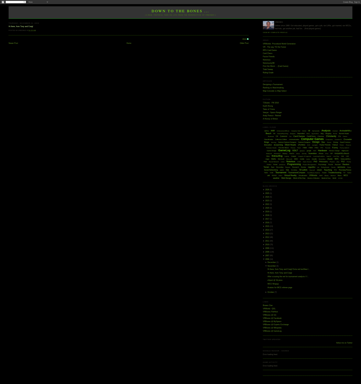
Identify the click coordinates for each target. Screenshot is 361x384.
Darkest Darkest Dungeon (287, 142)
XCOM (340, 178)
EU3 (308, 145)
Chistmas (321, 136)
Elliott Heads (290, 145)
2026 (267, 190)
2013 (267, 233)
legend (329, 156)
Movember (322, 159)
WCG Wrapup (273, 284)
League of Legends (304, 156)
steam (319, 170)
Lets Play (336, 156)
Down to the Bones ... (180, 10)
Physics (332, 161)
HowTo (291, 153)
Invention (313, 153)
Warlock (333, 175)
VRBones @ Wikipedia (272, 328)
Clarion (345, 136)
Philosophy (323, 162)
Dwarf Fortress (345, 142)
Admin (304, 131)
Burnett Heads (344, 133)
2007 (267, 255)
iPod (326, 153)
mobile (302, 159)
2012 (267, 237)
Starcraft (312, 170)
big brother (315, 133)
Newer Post (13, 43)
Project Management (309, 164)
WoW (334, 178)
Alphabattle (316, 131)
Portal (275, 164)
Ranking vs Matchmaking (273, 88)
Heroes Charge (334, 151)
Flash (299, 148)
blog (322, 133)
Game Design (271, 151)
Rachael (338, 164)
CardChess (311, 136)
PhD (315, 162)
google (309, 151)
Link (342, 156)
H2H (314, 151)
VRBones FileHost (270, 312)
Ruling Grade (268, 73)
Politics (269, 164)
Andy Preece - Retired (272, 115)
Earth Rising (268, 106)
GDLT (295, 150)
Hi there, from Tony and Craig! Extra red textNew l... (289, 269)
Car (290, 136)
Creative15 (338, 139)
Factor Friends (269, 56)
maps (267, 159)
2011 (267, 241)
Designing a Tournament (273, 84)
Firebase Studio (271, 148)
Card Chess (267, 53)
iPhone (321, 153)
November (272, 266)
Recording (279, 167)
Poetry (349, 161)
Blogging (328, 133)
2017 (267, 219)
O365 (299, 161)
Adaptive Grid (295, 131)
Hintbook (269, 153)
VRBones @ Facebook (272, 318)
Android (335, 131)
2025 (267, 193)
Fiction (342, 145)
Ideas (298, 153)
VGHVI (274, 175)
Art (274, 133)
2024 (267, 197)
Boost (335, 133)
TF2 (335, 170)
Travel (324, 172)
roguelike (311, 167)
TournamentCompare (296, 173)
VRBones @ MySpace (272, 321)
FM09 (311, 148)
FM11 (316, 148)
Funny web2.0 (344, 148)
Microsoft (281, 159)
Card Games (299, 136)
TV (344, 172)
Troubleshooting (334, 173)
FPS (321, 148)
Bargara (292, 133)
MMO (296, 159)
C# (277, 136)
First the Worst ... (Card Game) (275, 66)
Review (303, 167)
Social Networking (271, 170)
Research (295, 167)
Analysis (326, 130)
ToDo (266, 172)
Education (268, 145)
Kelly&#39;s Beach (342, 153)
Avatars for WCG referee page (280, 287)
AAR (273, 131)
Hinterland (277, 153)
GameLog (284, 150)
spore (282, 170)
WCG (346, 175)
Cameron (283, 136)
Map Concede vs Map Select (275, 91)
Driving (335, 142)
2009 (267, 248)
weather (276, 178)
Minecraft (289, 159)
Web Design (286, 178)
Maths (273, 159)
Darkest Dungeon (304, 142)
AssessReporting (282, 133)
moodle (314, 159)
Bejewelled (301, 133)
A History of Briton (270, 119)
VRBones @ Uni (269, 315)
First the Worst (284, 148)
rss (318, 167)
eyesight (315, 145)
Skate (349, 167)
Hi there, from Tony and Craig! (280, 273)
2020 (267, 208)
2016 (267, 223)
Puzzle (330, 164)
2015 (267, 226)
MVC (337, 159)
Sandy (333, 167)
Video (280, 175)
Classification (268, 139)
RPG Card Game (270, 50)
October (271, 292)
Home (128, 43)
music (330, 159)
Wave (340, 175)
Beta (308, 133)
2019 (267, 212)
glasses (302, 151)
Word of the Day (299, 178)
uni (268, 175)
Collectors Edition (281, 139)
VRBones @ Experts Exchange (276, 324)
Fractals (327, 148)
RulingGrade (325, 167)
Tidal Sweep (268, 69)
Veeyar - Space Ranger (272, 112)
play (338, 161)
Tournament (280, 172)
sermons (341, 167)
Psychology (322, 164)
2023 (267, 201)
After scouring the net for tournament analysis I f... (288, 276)
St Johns (294, 170)
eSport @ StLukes (275, 280)
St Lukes (303, 170)
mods (308, 159)
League (293, 156)
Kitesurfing (277, 156)
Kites (268, 156)
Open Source (307, 161)
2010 (267, 244)
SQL (287, 170)
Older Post (244, 43)
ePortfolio (301, 145)
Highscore (345, 151)
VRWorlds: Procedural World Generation (279, 44)
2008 (267, 252)
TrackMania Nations (313, 172)
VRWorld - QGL (269, 309)
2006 (267, 259)
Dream (329, 142)
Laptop (286, 156)
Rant (272, 167)
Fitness (293, 148)
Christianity (331, 136)
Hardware (322, 150)
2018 (267, 215)
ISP (331, 153)
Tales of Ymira (269, 109)
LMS (347, 156)
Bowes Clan (268, 305)
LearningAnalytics (319, 156)
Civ (339, 136)
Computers (329, 139)
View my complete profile (275, 32)
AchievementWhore (283, 131)
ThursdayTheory (345, 170)
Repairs (287, 167)
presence (282, 164)
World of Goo (326, 178)
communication (294, 139)
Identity (304, 153)
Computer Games (312, 139)
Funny (335, 147)
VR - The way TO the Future (274, 47)
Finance (348, 145)
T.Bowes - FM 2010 (271, 103)
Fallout (335, 145)
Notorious (267, 60)
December (272, 262)
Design (316, 142)
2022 (267, 204)
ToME (271, 172)
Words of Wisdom (313, 178)
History (284, 153)
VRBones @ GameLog (272, 331)
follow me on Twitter (344, 343)
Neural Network (274, 161)
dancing (273, 142)
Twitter (349, 172)
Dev (323, 142)
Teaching (328, 170)
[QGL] (267, 131)
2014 (267, 230)
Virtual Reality (290, 175)
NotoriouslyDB (269, 63)
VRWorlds (313, 175)
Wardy (326, 175)
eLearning (278, 145)
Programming (294, 164)
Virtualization (303, 175)
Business (271, 136)
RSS (245, 39)
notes (282, 161)
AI (309, 131)
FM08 (305, 148)
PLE (343, 162)
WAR (321, 175)
